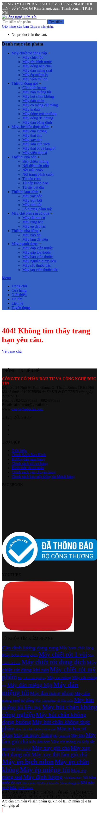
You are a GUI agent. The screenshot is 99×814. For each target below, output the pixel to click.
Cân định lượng (34, 88)
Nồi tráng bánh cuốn (38, 174)
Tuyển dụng (21, 308)
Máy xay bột (32, 196)
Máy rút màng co (66, 741)
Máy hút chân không (38, 96)
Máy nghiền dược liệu (39, 261)
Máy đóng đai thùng (37, 118)
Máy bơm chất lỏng (76, 648)
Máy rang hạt (32, 222)
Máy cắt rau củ (33, 218)
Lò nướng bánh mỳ (37, 209)
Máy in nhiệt (61, 735)
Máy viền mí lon (34, 79)
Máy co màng (59, 677)
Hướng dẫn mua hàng (28, 459)
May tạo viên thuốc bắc (40, 270)
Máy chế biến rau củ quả (30, 213)
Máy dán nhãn (33, 101)
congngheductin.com (27, 409)
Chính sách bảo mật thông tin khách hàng (43, 476)
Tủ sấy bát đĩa (33, 187)
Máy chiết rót (32, 57)
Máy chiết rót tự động (32, 678)
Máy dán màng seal (37, 70)
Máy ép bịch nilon (28, 761)
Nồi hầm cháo (72, 778)
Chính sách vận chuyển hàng (34, 472)
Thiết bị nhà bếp (24, 157)
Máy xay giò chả (50, 748)
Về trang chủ (12, 351)
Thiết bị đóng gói (25, 83)
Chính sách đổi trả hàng (30, 463)
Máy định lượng (42, 777)
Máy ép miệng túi (45, 769)
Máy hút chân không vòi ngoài (35, 729)
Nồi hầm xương (26, 783)
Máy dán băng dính (37, 122)
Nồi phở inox (21, 787)
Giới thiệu (19, 295)
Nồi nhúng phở (69, 783)
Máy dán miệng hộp (29, 685)
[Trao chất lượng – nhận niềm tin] (19, 17)
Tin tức (17, 299)
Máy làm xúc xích (36, 144)
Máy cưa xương (34, 131)
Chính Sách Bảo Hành (29, 455)
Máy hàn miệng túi (36, 92)
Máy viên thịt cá (34, 153)
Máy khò (78, 735)
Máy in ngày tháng (32, 735)
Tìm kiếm (55, 22)
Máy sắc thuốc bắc (36, 265)
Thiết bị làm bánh (25, 192)
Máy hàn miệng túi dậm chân (54, 700)
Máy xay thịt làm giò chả (59, 754)
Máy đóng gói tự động (39, 114)
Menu (6, 278)
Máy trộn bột (32, 200)
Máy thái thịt (32, 135)
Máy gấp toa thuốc (36, 252)
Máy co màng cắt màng (40, 105)
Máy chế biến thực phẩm (30, 127)
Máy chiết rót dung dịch (53, 661)
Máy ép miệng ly (35, 75)
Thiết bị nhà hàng (25, 231)
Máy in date (31, 109)
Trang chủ (19, 286)
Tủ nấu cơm (31, 179)
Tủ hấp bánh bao (35, 183)
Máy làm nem (39, 742)
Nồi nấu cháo (32, 170)
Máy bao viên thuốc (37, 257)
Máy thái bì (23, 748)
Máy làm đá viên (35, 239)
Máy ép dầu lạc (34, 226)
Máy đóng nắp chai (37, 66)
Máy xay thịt (32, 140)
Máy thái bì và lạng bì (39, 148)
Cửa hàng (19, 290)
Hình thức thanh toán (28, 468)
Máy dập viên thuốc (37, 248)
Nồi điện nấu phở (35, 166)
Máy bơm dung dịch (19, 654)
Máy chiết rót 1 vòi (62, 654)
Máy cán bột (31, 205)
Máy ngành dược (24, 244)
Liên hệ (17, 303)
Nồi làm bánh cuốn (48, 783)
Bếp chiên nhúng (35, 161)
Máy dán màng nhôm (51, 693)
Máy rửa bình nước (37, 62)
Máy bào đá (31, 235)
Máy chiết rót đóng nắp (29, 53)
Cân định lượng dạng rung (30, 648)
